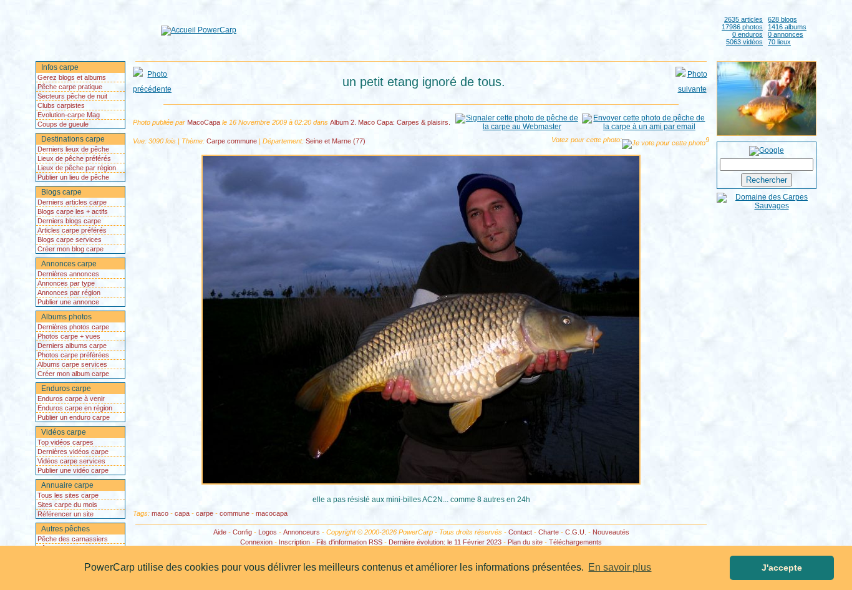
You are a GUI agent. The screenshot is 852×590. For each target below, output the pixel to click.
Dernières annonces (68, 274)
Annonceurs (301, 532)
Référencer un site (65, 514)
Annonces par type (66, 283)
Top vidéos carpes (65, 442)
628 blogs (782, 19)
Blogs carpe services (69, 239)
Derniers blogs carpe (69, 221)
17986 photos (742, 27)
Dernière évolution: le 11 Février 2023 (445, 542)
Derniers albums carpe (72, 345)
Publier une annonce (68, 302)
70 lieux (779, 42)
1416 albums (787, 27)
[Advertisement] (476, 30)
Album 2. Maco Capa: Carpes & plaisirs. (390, 122)
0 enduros (747, 34)
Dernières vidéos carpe (73, 451)
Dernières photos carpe (73, 327)
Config (242, 532)
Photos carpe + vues (68, 336)
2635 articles (743, 19)
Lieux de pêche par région (76, 168)
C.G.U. (575, 532)
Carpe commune (231, 141)
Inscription (294, 542)
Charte (548, 532)
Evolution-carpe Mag (68, 114)
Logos (267, 532)
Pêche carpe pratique (69, 86)
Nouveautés (611, 532)
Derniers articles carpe (72, 202)
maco (160, 513)
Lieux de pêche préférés (74, 158)
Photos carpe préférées (73, 355)
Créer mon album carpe (73, 373)
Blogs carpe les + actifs (72, 211)
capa (182, 513)
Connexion (256, 542)
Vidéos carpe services (71, 461)
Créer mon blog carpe (70, 249)
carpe (204, 513)
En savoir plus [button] (619, 567)
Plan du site (525, 542)
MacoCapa (203, 122)
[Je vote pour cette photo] (663, 144)
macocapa (272, 513)
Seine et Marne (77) (335, 141)
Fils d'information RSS (349, 542)
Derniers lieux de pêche (73, 149)
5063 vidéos (744, 42)
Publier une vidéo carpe (73, 470)
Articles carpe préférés (72, 230)
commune (234, 513)
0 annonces (785, 34)
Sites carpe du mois (67, 504)
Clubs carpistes (61, 105)
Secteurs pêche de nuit (72, 96)
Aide (219, 532)
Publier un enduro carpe (73, 417)
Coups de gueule (63, 124)
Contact (520, 532)
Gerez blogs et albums (71, 77)
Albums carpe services (72, 364)
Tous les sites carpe (68, 495)
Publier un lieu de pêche (73, 177)
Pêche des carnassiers (72, 539)
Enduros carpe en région (74, 408)
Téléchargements (575, 542)
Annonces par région (68, 292)
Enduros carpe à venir (71, 398)
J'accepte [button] (782, 568)
